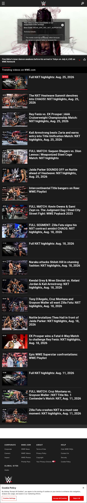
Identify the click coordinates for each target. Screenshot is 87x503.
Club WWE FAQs (67, 449)
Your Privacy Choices (44, 462)
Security (64, 457)
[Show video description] (79, 59)
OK (43, 37)
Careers (7, 453)
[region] (43, 493)
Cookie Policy (66, 462)
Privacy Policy (41, 453)
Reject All (76, 498)
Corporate (8, 449)
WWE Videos (26, 453)
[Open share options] (84, 59)
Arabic (7, 470)
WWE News (25, 449)
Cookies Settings (9, 498)
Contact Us (65, 453)
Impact (7, 457)
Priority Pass (25, 462)
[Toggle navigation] (3, 3)
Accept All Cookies (60, 498)
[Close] (83, 487)
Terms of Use (41, 449)
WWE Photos (26, 457)
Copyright (39, 457)
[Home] (43, 3)
